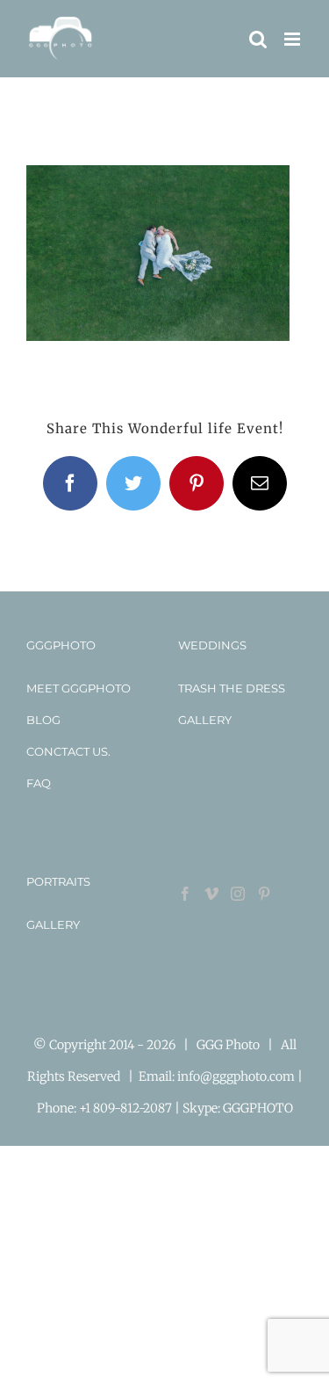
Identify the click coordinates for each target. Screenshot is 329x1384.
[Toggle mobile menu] (293, 39)
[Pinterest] (264, 894)
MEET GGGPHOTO (78, 688)
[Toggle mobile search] (258, 39)
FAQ (38, 783)
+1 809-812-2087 (127, 1108)
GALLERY (205, 720)
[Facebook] (185, 894)
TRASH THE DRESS (231, 688)
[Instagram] (238, 894)
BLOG (43, 720)
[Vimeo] (211, 894)
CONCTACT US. (68, 751)
